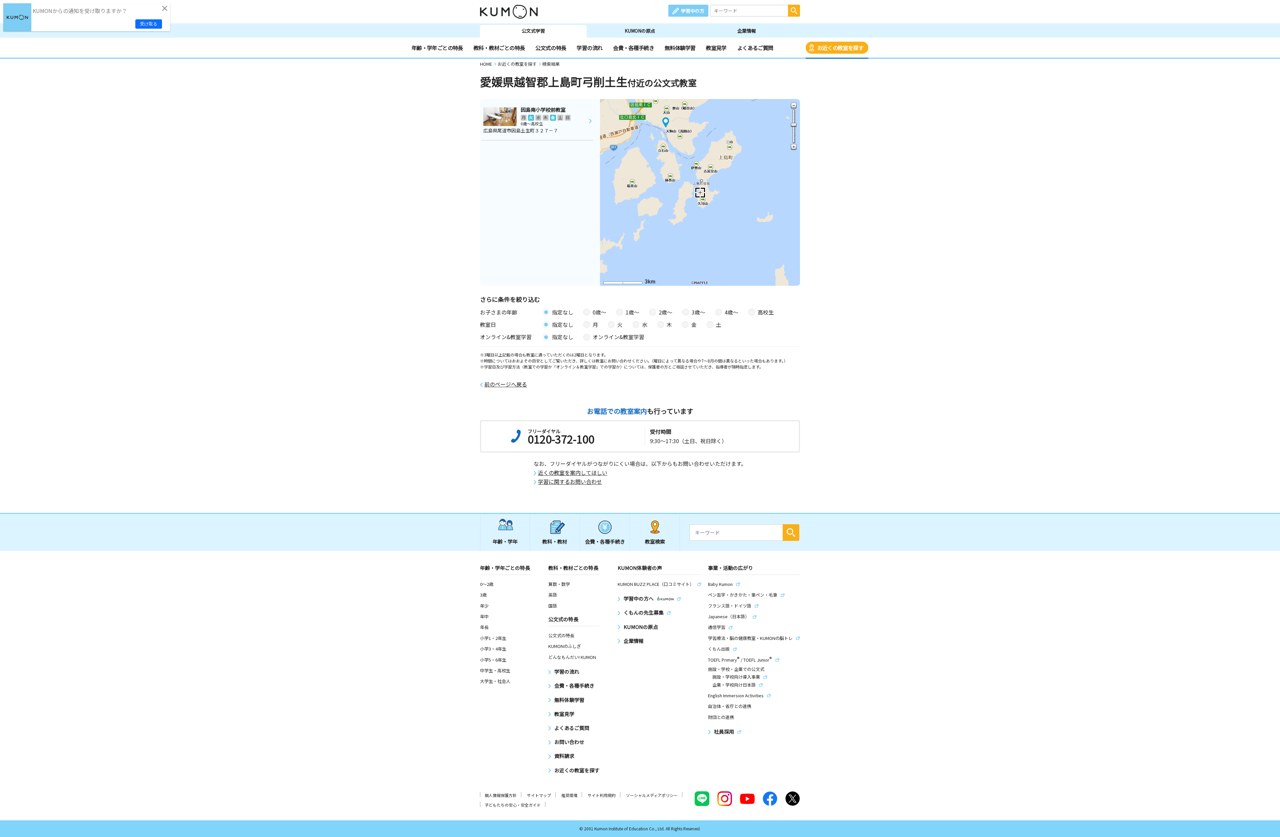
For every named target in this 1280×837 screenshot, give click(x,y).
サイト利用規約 (602, 795)
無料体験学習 (680, 48)
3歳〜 (698, 312)
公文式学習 (533, 30)
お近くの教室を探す (840, 48)
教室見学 (716, 48)
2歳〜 (665, 312)
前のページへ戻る (505, 384)
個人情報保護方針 (501, 795)
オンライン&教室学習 (618, 337)
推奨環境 (569, 795)
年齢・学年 (505, 541)
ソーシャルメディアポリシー (652, 795)
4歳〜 (731, 312)
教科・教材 (554, 541)
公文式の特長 (550, 48)
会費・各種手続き (633, 48)
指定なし (562, 312)
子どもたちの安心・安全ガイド (513, 805)
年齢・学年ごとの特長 (437, 48)
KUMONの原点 (640, 30)
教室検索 (655, 541)
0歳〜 (599, 312)
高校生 (766, 312)
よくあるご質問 (755, 48)
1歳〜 (632, 312)
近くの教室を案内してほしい (572, 472)
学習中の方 (692, 10)
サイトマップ (539, 795)
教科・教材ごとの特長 (499, 48)
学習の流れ (589, 48)
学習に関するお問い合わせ (570, 481)
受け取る (148, 23)
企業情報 (746, 30)
